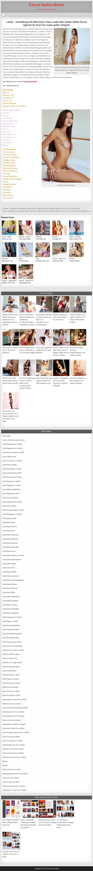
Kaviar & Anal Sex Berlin (11, 737)
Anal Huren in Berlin (9, 506)
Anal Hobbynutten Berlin (11, 494)
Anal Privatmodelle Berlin (11, 625)
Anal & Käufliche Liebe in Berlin (14, 440)
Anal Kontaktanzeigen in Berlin (13, 510)
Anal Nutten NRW (9, 592)
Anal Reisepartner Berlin (11, 638)
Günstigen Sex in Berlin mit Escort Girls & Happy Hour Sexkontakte (47, 822)
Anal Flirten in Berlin (10, 465)
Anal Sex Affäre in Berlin (11, 654)
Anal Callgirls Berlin (9, 456)
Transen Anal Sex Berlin (11, 782)
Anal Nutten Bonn (9, 531)
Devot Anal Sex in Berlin (11, 691)
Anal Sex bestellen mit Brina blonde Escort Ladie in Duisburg (78, 380)
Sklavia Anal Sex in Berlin (12, 769)
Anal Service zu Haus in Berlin (13, 650)
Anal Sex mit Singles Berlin (12, 662)
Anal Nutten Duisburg (10, 543)
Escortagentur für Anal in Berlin (13, 716)
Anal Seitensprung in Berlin (12, 642)
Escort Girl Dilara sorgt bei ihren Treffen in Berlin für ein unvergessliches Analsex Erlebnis (27, 383)
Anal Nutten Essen (9, 551)
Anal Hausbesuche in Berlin (12, 477)
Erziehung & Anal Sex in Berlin (13, 712)
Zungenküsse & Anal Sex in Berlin (15, 790)
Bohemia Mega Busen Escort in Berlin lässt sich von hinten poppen (27, 350)
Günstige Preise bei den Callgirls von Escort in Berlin (11, 854)
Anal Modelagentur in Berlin (12, 514)
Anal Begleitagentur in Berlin (12, 444)
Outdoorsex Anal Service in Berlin (14, 757)
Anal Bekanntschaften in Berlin (13, 452)
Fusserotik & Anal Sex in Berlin (13, 728)
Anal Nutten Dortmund (10, 539)
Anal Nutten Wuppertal (10, 613)
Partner (5, 761)
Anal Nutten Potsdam (10, 605)
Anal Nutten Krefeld (9, 572)
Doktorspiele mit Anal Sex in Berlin (15, 700)
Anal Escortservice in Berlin (12, 461)
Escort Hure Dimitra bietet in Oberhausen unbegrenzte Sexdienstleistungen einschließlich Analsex (27, 320)
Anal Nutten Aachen (9, 518)
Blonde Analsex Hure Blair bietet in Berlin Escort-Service (60, 317)
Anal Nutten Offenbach (11, 601)
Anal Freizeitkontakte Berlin (12, 473)
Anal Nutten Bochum (10, 526)
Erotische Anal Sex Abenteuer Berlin (15, 708)
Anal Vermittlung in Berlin (11, 683)
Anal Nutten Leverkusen (11, 576)
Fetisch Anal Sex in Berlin (12, 720)
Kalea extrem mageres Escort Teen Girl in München (10, 350)
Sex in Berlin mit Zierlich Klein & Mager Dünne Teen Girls (11, 822)
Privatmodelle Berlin (29, 82)
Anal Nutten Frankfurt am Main (13, 555)
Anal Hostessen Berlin (10, 498)
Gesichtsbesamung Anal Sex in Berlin (16, 732)
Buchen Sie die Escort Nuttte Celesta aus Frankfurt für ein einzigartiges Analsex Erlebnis (10, 320)
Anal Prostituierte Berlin (11, 629)
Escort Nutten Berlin (46, 5)
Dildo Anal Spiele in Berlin (12, 695)
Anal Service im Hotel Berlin (12, 646)
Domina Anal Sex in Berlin (12, 704)
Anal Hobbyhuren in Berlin (12, 485)
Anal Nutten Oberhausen (11, 597)
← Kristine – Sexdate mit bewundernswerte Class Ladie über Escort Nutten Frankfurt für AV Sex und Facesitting (40, 208)
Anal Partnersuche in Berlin (12, 617)
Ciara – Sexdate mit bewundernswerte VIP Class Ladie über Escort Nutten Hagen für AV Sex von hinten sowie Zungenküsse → (47, 211)
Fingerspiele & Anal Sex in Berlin (14, 724)
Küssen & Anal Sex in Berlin (12, 741)
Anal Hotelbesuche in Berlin (12, 502)
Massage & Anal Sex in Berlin (13, 749)
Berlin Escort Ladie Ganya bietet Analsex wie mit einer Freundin (10, 380)
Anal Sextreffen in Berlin (11, 675)
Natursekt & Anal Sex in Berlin (13, 753)
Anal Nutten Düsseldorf (11, 547)
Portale (5, 765)
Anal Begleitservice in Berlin (12, 448)
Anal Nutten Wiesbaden (11, 609)
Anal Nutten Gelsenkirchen (12, 559)
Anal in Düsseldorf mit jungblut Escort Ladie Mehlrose (44, 350)
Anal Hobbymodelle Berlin (12, 489)
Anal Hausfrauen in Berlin (11, 481)
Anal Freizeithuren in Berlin (12, 469)
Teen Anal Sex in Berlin (11, 778)
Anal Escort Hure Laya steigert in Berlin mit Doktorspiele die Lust (44, 380)
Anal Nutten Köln (8, 568)
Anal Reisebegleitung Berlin (12, 634)
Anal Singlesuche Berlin (11, 679)
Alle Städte (6, 436)
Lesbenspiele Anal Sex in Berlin (14, 745)
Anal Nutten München (10, 588)
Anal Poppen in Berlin (10, 621)
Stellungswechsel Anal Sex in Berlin (15, 774)
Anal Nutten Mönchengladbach (13, 580)
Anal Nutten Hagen (9, 564)
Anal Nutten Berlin (9, 522)
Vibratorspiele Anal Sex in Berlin (14, 786)
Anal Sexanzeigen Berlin (11, 667)
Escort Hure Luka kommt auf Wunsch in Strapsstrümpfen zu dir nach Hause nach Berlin (11, 416)
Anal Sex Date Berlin (10, 658)
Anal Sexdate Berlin (9, 671)
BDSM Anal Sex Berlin (10, 687)
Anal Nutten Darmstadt (11, 535)
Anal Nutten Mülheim (10, 584)
